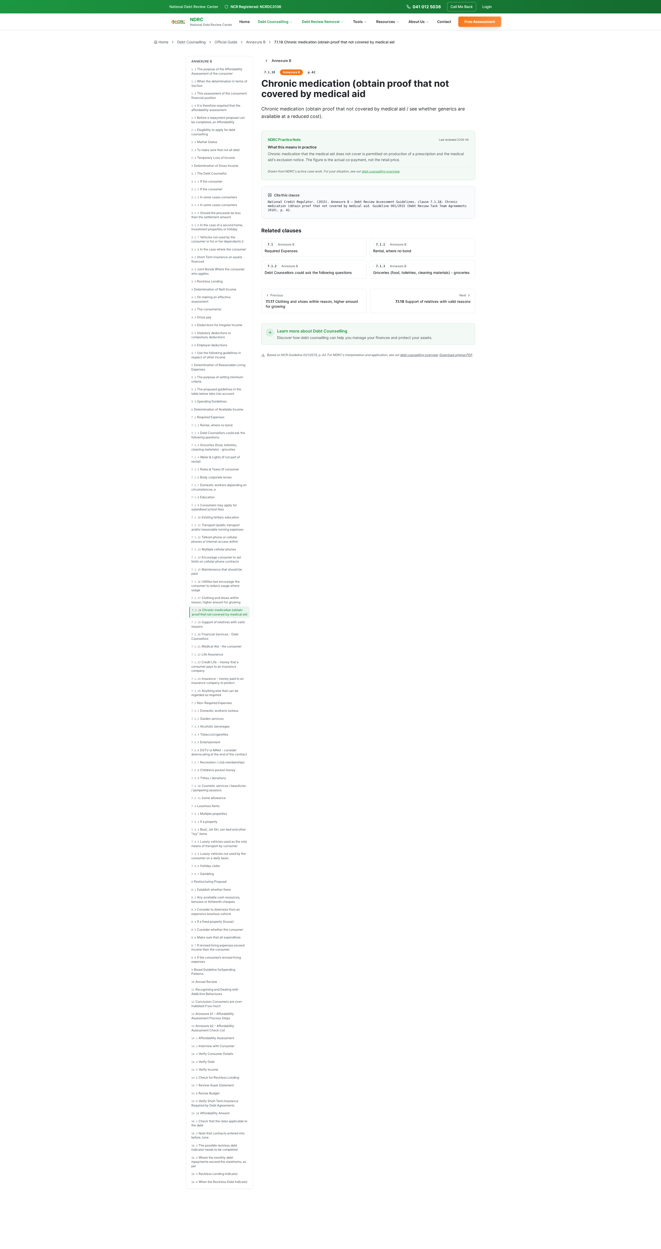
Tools (358, 21)
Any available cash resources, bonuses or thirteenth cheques (215, 899)
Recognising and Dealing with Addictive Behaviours (214, 991)
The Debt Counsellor (209, 173)
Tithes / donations (208, 778)
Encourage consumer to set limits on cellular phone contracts (216, 559)
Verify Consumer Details (212, 1054)
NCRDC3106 (270, 6)
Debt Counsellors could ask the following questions (218, 435)
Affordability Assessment (212, 1038)
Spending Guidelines (209, 401)
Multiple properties (209, 814)
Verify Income (204, 1069)
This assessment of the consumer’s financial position (219, 95)
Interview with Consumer (212, 1046)
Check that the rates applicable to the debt (219, 1123)
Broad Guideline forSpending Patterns (213, 972)
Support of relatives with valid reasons (218, 624)
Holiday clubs (205, 866)
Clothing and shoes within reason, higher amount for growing (215, 600)
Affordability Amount (210, 1113)
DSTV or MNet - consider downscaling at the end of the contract (219, 752)
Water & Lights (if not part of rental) (215, 459)
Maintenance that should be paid (216, 571)
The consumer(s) (206, 309)
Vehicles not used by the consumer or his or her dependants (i (217, 239)
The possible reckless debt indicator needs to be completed (214, 1147)
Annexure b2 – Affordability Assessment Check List (212, 1028)
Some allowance (208, 798)
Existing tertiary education (215, 517)
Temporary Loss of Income (213, 158)
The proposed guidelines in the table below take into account (216, 391)
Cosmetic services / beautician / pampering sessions (218, 788)
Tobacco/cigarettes (209, 734)
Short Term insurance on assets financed (216, 259)
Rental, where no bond (211, 425)
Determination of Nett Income (213, 289)
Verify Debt (203, 1062)
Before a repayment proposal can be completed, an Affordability (218, 120)
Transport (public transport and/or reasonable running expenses (217, 527)
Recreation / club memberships (218, 762)
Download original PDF (456, 355)
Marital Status (204, 142)
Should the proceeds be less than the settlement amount (216, 215)
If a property (204, 822)
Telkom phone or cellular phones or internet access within (214, 539)
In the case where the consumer (218, 249)
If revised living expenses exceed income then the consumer (218, 947)
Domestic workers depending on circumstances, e (219, 487)
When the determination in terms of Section (219, 83)
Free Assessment (480, 21)
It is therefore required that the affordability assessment (215, 108)
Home (244, 21)
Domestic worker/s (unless (214, 711)
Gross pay (201, 317)
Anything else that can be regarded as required (214, 693)
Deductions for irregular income (216, 325)
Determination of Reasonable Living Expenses (218, 367)
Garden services (207, 719)
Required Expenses (207, 417)
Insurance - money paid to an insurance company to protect (217, 681)
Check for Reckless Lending (215, 1077)
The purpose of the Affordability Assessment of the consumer (216, 71)
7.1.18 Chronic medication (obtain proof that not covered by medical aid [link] (334, 42)
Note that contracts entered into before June (218, 1135)
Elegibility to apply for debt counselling (213, 132)
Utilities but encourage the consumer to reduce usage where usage (215, 586)
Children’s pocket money (213, 770)
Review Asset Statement (212, 1085)
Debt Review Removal (321, 21)
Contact (444, 21)
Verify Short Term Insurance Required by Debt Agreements (214, 1103)
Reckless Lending (207, 281)
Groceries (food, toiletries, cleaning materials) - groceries (214, 447)
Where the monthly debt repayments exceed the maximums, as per (218, 1162)
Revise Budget (205, 1093)
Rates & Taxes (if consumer (215, 469)
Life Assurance (207, 654)
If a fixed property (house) (212, 921)
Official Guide (226, 42)
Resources (385, 21)
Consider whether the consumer (217, 929)
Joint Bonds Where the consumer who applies (218, 271)
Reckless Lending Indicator (214, 1174)
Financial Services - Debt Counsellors (214, 636)
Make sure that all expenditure (216, 937)
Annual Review (204, 982)
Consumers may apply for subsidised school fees (214, 507)
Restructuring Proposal (209, 881)
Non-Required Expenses (211, 703)
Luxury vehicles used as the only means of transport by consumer (219, 844)
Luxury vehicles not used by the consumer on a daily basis (218, 856)
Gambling (202, 874)
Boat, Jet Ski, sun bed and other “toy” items (218, 831)
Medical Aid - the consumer (216, 646)
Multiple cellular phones (213, 549)
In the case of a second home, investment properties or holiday (217, 227)
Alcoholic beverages (210, 726)
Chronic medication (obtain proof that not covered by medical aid (219, 612)
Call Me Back (462, 6)
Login (487, 6)
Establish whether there (211, 889)
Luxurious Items (205, 806)
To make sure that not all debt (215, 150)
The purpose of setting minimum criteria (217, 379)
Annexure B (255, 42)
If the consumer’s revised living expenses (216, 959)
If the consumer (206, 181)
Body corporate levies (211, 477)
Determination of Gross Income (214, 166)
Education (203, 497)
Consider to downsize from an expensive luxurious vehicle (215, 911)
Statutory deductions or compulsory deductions (211, 335)
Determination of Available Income (217, 409)
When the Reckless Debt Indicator (219, 1182)
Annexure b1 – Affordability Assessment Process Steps (212, 1016)
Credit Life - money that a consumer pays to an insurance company (215, 666)
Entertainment (205, 742)
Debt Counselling (273, 21)
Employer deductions (209, 345)
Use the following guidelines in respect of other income (216, 355)
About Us (416, 21)
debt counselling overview (380, 171)
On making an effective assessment (211, 299)
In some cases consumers (214, 197)
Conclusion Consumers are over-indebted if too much (217, 1004)
